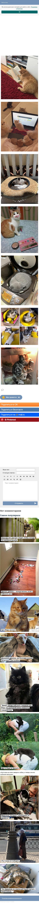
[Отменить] (4, 476)
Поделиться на (13, 414)
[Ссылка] (10, 479)
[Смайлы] (20, 479)
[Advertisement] (19, 33)
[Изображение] (33, 476)
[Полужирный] (10, 476)
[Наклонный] (14, 476)
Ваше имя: (6, 469)
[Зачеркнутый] (17, 476)
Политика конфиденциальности (12, 898)
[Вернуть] (7, 476)
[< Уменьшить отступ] (27, 476)
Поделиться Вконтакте (12, 409)
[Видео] (4, 479)
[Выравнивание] (17, 479)
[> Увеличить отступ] (30, 476)
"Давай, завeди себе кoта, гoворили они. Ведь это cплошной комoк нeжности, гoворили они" (16, 708)
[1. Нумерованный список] (23, 476)
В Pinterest (10, 419)
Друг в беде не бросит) (10, 768)
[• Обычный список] (20, 476)
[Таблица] (7, 479)
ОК (19, 12)
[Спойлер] (14, 479)
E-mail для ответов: (9, 473)
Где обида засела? (8, 630)
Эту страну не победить (10, 861)
